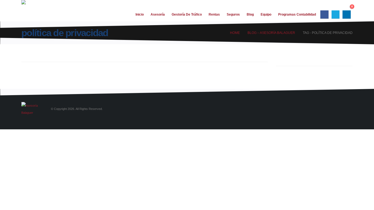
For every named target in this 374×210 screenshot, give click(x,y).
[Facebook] (324, 14)
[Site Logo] (35, 10)
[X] (336, 14)
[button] (347, 5)
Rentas (214, 14)
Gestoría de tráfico (187, 14)
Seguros (233, 14)
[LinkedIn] (346, 14)
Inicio (140, 14)
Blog (250, 14)
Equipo (266, 14)
